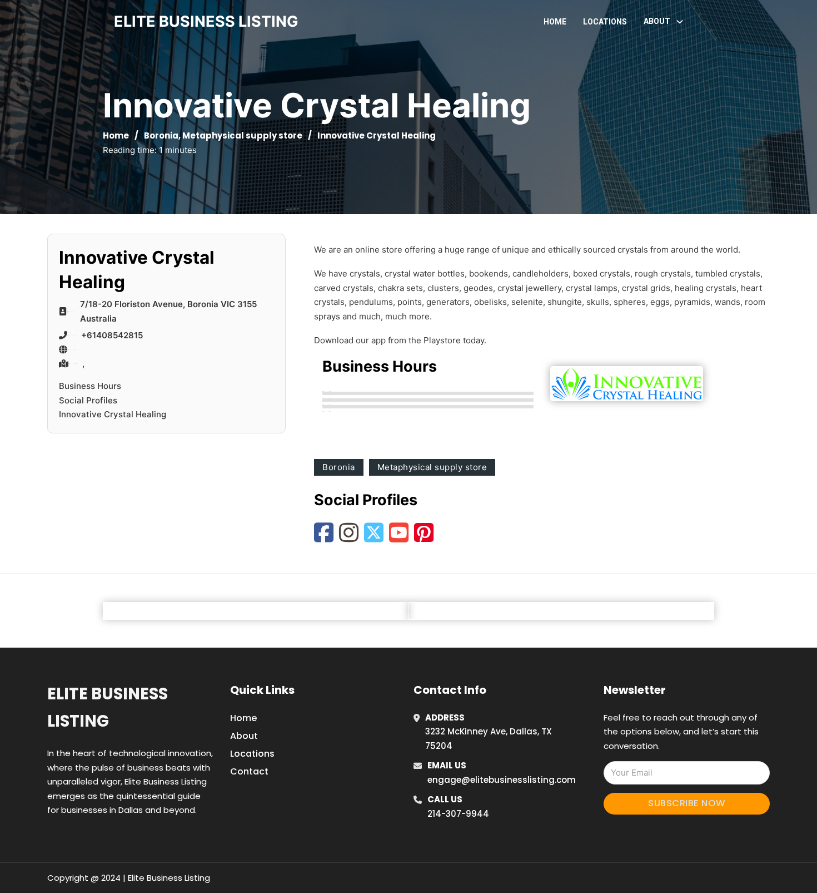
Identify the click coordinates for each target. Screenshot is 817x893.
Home (555, 21)
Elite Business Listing (107, 707)
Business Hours (90, 386)
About (244, 735)
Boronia (161, 135)
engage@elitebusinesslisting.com (501, 780)
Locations (605, 21)
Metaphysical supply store (242, 135)
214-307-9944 (458, 814)
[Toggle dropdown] (680, 22)
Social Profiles (88, 400)
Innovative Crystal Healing (112, 414)
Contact (249, 771)
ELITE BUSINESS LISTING (206, 21)
